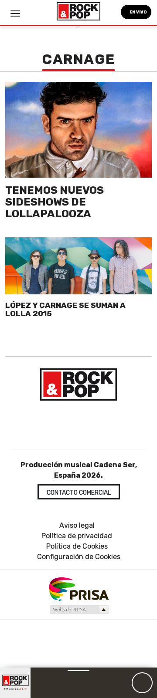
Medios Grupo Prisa (79, 609)
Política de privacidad (76, 536)
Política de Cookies (77, 546)
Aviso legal (77, 525)
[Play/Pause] (142, 682)
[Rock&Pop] (78, 384)
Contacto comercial (79, 492)
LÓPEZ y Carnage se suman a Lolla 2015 (65, 309)
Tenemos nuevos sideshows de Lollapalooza (54, 202)
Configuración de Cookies (78, 557)
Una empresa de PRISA (78, 588)
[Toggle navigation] (15, 13)
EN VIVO (138, 12)
